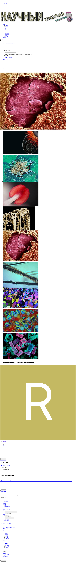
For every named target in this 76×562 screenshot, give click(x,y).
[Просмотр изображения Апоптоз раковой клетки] (20, 181)
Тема (4, 514)
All (3, 499)
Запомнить (7, 54)
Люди (6, 26)
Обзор (4, 24)
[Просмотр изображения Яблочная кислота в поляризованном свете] (20, 308)
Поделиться (2, 447)
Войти (7, 55)
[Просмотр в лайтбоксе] (33, 129)
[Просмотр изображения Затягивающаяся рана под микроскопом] (20, 261)
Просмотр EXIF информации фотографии (9, 477)
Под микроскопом (5, 465)
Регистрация (5, 59)
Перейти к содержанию (5, 0)
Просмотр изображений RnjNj (9, 445)
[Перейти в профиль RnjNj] (38, 439)
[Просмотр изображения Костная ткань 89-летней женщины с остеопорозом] (19, 229)
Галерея (6, 35)
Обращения (7, 29)
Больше (6, 30)
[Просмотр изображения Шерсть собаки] (20, 287)
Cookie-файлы (6, 520)
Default (7, 515)
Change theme (3, 560)
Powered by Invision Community (6, 523)
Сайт (4, 31)
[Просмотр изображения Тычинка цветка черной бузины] (20, 205)
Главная (6, 25)
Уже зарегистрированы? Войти (9, 43)
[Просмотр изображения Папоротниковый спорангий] (20, 332)
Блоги (6, 28)
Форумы (7, 33)
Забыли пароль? (8, 57)
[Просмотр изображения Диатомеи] (20, 359)
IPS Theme (5, 509)
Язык (4, 510)
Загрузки (7, 34)
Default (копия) (8, 516)
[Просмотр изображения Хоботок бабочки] (20, 154)
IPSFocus (10, 509)
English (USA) (8, 513)
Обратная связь (6, 519)
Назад (6, 533)
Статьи (6, 27)
